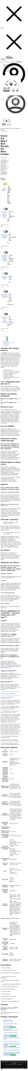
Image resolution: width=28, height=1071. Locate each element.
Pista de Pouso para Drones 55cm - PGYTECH (5, 291)
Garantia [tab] (6, 345)
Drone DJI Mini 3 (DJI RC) (11, 1035)
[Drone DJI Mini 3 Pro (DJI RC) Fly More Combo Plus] (12, 1047)
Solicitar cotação (7, 339)
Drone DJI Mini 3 (8, 1026)
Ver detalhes (13, 1027)
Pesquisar (18, 61)
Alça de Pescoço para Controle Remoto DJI (5, 314)
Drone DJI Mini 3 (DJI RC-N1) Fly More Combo (5, 184)
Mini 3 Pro (16, 1050)
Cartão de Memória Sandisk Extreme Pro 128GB (5, 252)
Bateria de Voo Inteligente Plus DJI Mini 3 (5, 209)
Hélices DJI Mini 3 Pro (5, 273)
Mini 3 (6, 1013)
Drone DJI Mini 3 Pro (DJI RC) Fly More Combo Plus (12, 1053)
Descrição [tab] (6, 341)
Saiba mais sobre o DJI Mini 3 (8, 693)
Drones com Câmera (9, 1023)
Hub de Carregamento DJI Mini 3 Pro (5, 231)
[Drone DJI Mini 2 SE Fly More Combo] (12, 1038)
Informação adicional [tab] (9, 342)
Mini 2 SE (16, 1041)
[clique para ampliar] (11, 85)
